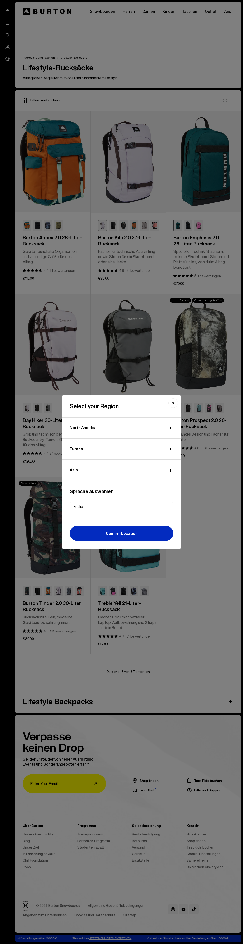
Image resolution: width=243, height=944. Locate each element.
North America (83, 428)
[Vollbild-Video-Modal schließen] (173, 403)
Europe (76, 449)
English (79, 506)
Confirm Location (121, 533)
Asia (74, 470)
